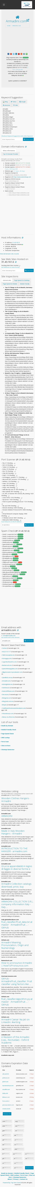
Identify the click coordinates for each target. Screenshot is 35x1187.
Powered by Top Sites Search (12, 1182)
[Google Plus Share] (11, 54)
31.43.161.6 (16, 242)
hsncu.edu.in (5, 1101)
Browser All (7, 1114)
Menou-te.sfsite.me (8, 717)
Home (8, 25)
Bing (6, 102)
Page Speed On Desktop (21, 280)
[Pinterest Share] (19, 54)
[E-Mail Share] (26, 54)
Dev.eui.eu (5, 694)
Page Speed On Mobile (10, 284)
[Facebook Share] (8, 54)
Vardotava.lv (6, 688)
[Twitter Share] (13, 54)
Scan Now (29, 270)
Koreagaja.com (6, 658)
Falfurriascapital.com (8, 655)
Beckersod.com (7, 665)
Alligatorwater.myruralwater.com (12, 672)
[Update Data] (25, 146)
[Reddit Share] (24, 54)
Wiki (16, 105)
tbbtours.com (6, 1097)
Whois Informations (9, 150)
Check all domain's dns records (9, 254)
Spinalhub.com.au (7, 677)
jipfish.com (5, 1081)
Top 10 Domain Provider (10, 154)
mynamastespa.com (7, 1085)
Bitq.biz (4, 705)
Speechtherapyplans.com (10, 668)
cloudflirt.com (6, 1089)
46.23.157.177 (6, 651)
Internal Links (7, 280)
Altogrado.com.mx (7, 701)
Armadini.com (16, 25)
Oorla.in (4, 648)
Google (23, 102)
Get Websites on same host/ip (10, 267)
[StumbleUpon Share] (21, 54)
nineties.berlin (6, 1109)
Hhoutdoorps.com (7, 713)
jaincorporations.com (8, 1105)
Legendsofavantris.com (9, 662)
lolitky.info (5, 1093)
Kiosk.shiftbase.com (8, 691)
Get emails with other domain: (10, 637)
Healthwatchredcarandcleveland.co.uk (13, 708)
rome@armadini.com (9, 635)
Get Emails (29, 640)
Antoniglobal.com (7, 684)
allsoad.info (5, 1074)
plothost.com (5, 1078)
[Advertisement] (17, 40)
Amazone (7, 105)
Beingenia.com (6, 698)
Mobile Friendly (24, 284)
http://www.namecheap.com (22, 177)
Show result (29, 139)
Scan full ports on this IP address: (11, 521)
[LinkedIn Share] (16, 54)
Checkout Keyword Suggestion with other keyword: (17, 136)
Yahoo (14, 102)
